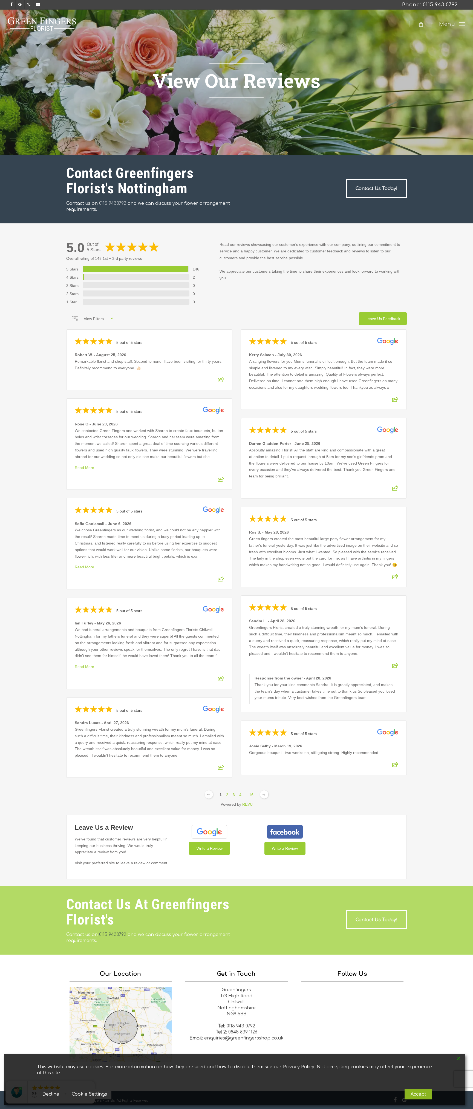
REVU (247, 804)
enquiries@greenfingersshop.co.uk (244, 1038)
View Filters (94, 318)
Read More (84, 467)
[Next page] (264, 794)
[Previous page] (209, 794)
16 (251, 795)
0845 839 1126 (242, 1032)
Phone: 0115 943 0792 (430, 4)
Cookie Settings (89, 1094)
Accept (418, 1094)
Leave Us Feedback (382, 318)
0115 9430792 (112, 203)
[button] (452, 24)
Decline (50, 1094)
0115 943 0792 (241, 1026)
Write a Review (210, 848)
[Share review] (221, 381)
